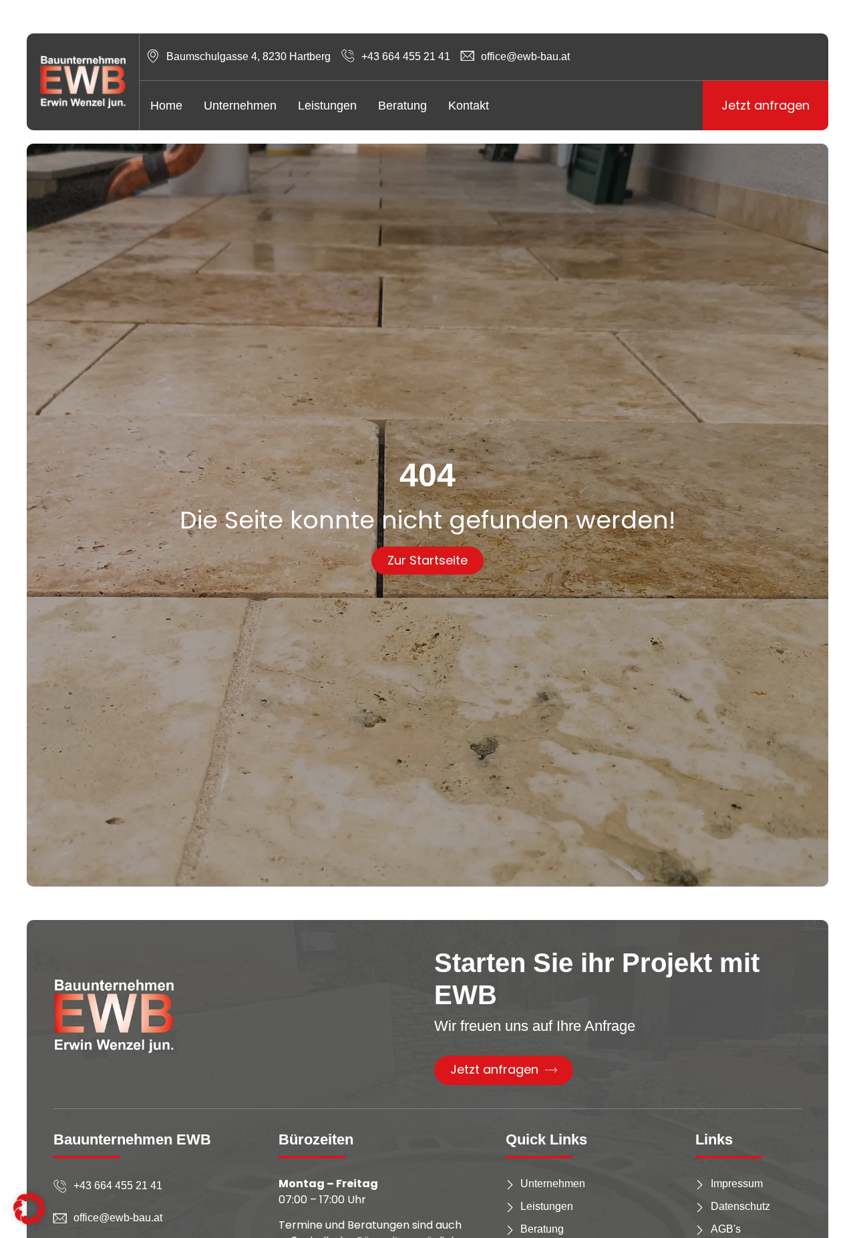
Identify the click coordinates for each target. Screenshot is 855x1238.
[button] (29, 1208)
